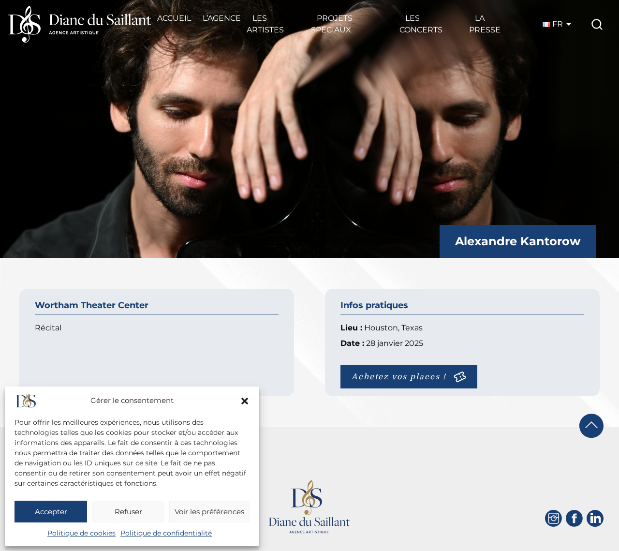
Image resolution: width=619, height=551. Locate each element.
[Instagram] (553, 518)
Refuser (128, 511)
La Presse (485, 24)
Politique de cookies (81, 533)
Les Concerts (420, 24)
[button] (245, 401)
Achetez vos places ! (399, 376)
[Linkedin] (595, 518)
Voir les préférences (209, 511)
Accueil (174, 18)
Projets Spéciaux (332, 24)
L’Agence (222, 18)
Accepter (51, 511)
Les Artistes (265, 24)
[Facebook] (574, 518)
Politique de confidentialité (166, 533)
